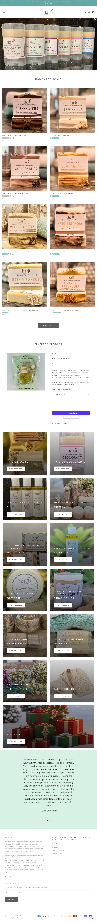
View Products (15, 469)
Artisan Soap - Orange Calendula (64, 310)
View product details (59, 423)
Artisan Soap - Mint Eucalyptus (15, 252)
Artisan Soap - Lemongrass (61, 194)
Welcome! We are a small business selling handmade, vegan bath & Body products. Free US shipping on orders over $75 (48, 3)
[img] (6, 138)
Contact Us (56, 847)
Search (54, 844)
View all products (48, 325)
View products (62, 469)
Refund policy (57, 854)
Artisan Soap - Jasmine (59, 136)
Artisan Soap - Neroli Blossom (63, 252)
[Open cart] (93, 12)
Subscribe (11, 899)
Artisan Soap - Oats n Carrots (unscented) (21, 310)
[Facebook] (5, 876)
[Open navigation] (4, 12)
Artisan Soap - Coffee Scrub (14, 136)
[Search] (89, 12)
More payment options (71, 418)
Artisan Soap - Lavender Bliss (15, 194)
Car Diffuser (61, 358)
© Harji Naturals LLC (13, 915)
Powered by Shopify (11, 918)
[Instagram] (10, 876)
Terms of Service (58, 850)
